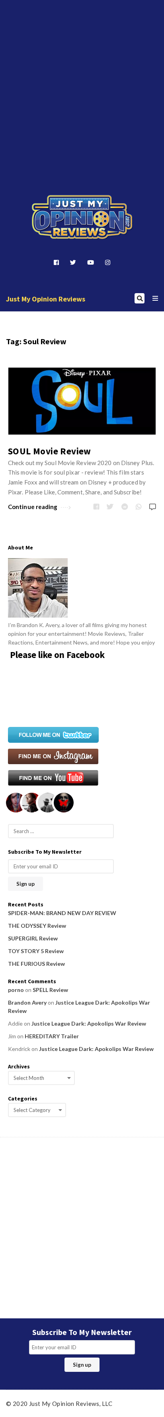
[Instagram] (107, 262)
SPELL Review (50, 989)
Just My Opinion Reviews (45, 298)
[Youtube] (90, 262)
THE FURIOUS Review (36, 963)
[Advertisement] (82, 84)
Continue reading (33, 506)
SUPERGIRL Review (33, 938)
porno (16, 989)
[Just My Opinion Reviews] (82, 217)
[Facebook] (56, 262)
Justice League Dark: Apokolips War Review (88, 1023)
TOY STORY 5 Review (36, 951)
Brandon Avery (27, 1002)
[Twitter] (73, 262)
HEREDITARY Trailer (52, 1036)
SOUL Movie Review (49, 451)
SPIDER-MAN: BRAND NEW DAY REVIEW (62, 913)
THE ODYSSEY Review (37, 925)
